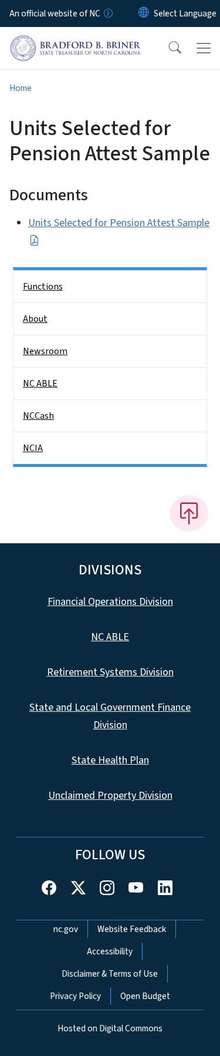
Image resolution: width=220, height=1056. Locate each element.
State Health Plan (110, 760)
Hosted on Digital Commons (110, 1028)
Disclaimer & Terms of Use (110, 973)
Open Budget (145, 996)
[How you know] (107, 13)
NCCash (38, 415)
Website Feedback (131, 929)
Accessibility (110, 951)
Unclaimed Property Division (110, 795)
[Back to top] (189, 513)
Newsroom (45, 351)
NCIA (33, 448)
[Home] (75, 40)
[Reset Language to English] (143, 13)
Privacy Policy (75, 996)
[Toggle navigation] (203, 48)
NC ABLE (40, 383)
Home (20, 88)
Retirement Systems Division (110, 672)
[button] (167, 48)
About (35, 318)
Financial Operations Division (110, 601)
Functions (43, 286)
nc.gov (65, 929)
